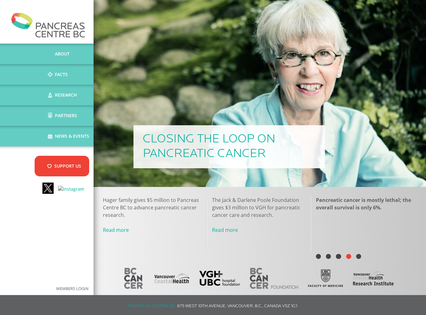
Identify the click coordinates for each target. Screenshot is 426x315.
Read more (116, 230)
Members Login (72, 288)
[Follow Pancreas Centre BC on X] (48, 189)
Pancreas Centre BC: (152, 306)
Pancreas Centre (48, 24)
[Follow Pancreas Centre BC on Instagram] (71, 189)
